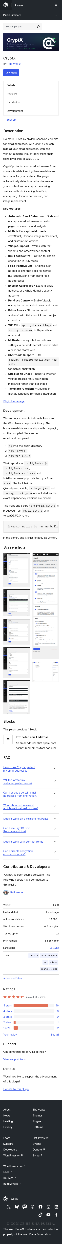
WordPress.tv (13, 1155)
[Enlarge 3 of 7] (25, 623)
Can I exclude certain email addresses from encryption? (20, 794)
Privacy (7, 1127)
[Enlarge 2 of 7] (25, 593)
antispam (33, 955)
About (7, 1109)
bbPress (10, 1178)
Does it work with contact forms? (23, 841)
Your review (10, 1034)
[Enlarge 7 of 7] (54, 666)
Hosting (8, 1121)
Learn (6, 1138)
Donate (39, 1149)
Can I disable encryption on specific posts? (18, 853)
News (6, 1115)
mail (45, 962)
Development (15, 110)
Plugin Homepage (13, 401)
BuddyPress (12, 1183)
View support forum (15, 1059)
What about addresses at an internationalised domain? (20, 807)
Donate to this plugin (16, 1089)
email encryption (49, 955)
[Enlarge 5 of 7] (25, 684)
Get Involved (41, 1138)
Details (11, 85)
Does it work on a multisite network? (25, 818)
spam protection (49, 969)
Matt (8, 1172)
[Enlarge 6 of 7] (54, 557)
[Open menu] (56, 5)
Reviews (12, 94)
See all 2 (54, 948)
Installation (13, 102)
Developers (10, 1149)
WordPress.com (14, 1166)
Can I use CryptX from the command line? (16, 830)
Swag (38, 1155)
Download (11, 72)
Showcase (39, 1109)
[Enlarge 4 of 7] (25, 651)
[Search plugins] (38, 26)
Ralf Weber (14, 63)
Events (37, 1143)
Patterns (38, 1127)
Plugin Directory (12, 15)
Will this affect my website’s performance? (17, 782)
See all (55, 1034)
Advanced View (12, 978)
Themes (37, 1115)
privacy (53, 962)
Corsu (14, 1198)
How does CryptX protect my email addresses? (19, 769)
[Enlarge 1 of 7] (25, 557)
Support (11, 119)
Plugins (37, 1121)
